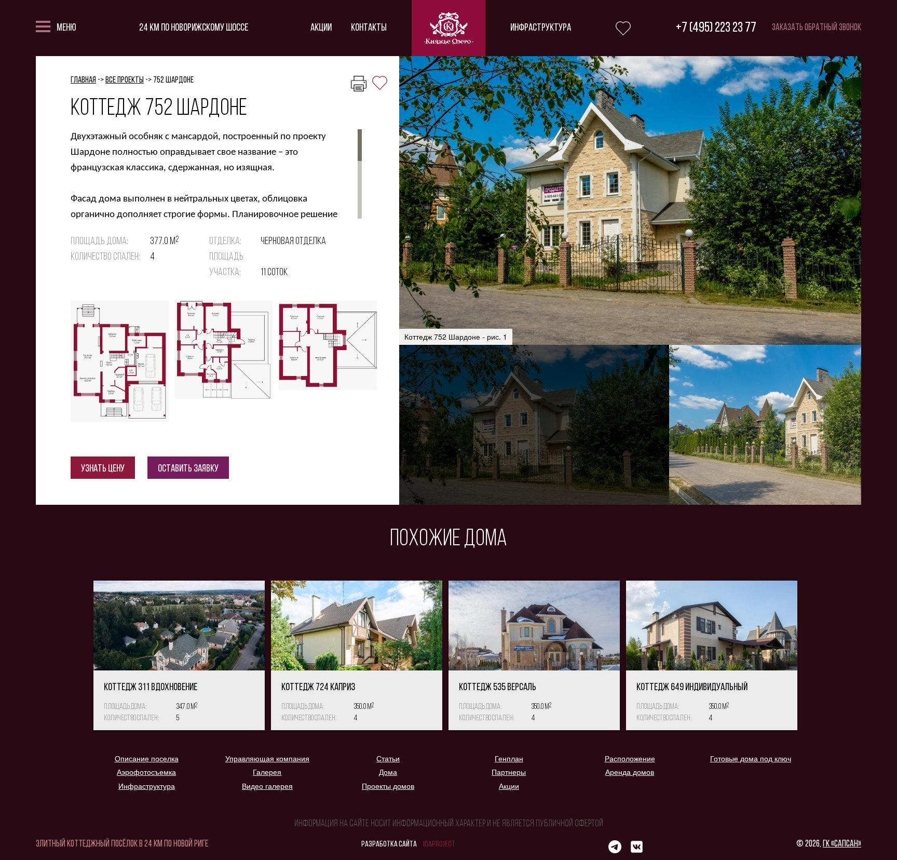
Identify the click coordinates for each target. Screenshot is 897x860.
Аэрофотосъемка (146, 772)
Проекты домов (388, 786)
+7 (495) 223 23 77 (716, 28)
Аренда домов (629, 772)
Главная (83, 80)
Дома (388, 772)
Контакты (369, 28)
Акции (321, 28)
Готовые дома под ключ (750, 759)
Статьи (388, 759)
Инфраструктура (540, 28)
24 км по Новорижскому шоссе (193, 28)
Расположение (630, 759)
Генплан (509, 759)
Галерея (267, 772)
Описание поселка (147, 759)
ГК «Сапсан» (842, 844)
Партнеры (509, 772)
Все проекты (124, 80)
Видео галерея (267, 786)
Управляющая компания (267, 759)
